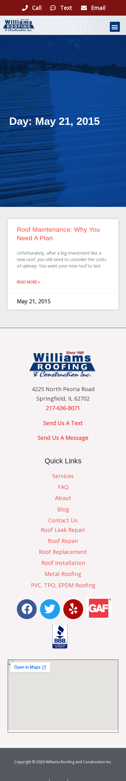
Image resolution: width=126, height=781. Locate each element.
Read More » (28, 282)
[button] (115, 27)
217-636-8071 (63, 408)
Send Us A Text (63, 423)
